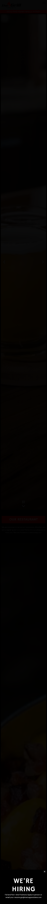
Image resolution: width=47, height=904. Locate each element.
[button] (44, 871)
